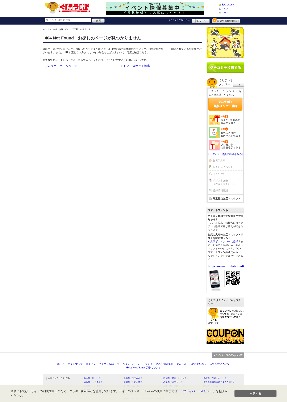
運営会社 (168, 364)
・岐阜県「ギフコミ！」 (172, 382)
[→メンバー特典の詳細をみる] (225, 154)
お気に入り (219, 160)
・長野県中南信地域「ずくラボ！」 (218, 382)
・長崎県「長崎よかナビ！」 (215, 378)
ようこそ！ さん (179, 20)
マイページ (219, 173)
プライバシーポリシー (129, 364)
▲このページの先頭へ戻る (228, 355)
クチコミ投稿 (106, 364)
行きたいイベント (223, 167)
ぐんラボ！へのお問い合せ (191, 364)
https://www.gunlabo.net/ (226, 266)
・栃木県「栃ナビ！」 (92, 378)
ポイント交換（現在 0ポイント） (224, 182)
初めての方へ (228, 4)
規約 (158, 364)
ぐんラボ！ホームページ (61, 66)
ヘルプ (225, 8)
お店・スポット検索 (137, 66)
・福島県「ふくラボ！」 (93, 382)
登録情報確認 (220, 190)
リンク (149, 364)
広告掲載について (220, 364)
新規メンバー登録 (226, 20)
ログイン (201, 20)
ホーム (225, 12)
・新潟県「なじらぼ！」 (133, 382)
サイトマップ (75, 364)
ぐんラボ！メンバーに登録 (223, 241)
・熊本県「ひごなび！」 (133, 378)
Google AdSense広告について (143, 367)
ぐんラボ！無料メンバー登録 (225, 104)
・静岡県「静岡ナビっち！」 (175, 378)
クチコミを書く (225, 67)
